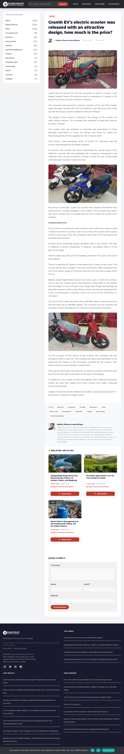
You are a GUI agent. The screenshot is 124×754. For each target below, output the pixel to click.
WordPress (9, 58)
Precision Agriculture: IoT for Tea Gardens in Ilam (100, 477)
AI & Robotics (114, 4)
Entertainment (11, 62)
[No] (121, 750)
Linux (103, 407)
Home (75, 4)
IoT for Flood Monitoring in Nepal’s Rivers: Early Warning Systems (88, 680)
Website (54, 596)
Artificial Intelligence (13, 50)
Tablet (89, 411)
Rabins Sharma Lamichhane (68, 40)
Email (87, 584)
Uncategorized (11, 33)
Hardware (93, 407)
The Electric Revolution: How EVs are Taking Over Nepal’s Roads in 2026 (90, 659)
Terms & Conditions (20, 648)
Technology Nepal (57, 416)
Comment (56, 565)
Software (79, 411)
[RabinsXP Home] (14, 4)
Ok (93, 750)
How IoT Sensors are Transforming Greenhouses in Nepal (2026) (87, 697)
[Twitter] (10, 667)
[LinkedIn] (15, 667)
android (60, 407)
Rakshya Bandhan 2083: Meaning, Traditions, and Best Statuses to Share (91, 645)
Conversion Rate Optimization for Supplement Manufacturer (86, 729)
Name (54, 584)
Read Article (66, 494)
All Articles (86, 4)
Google (82, 407)
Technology (100, 4)
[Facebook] (5, 667)
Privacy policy (108, 750)
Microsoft (53, 411)
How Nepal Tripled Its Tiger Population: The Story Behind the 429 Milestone (30, 731)
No (98, 750)
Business (9, 37)
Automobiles (10, 41)
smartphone (66, 411)
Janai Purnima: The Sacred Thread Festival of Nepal (83, 638)
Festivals (8, 75)
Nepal (7, 20)
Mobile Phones (11, 25)
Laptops (8, 45)
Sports (8, 70)
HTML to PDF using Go (72, 704)
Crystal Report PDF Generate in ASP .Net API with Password (86, 712)
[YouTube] (21, 667)
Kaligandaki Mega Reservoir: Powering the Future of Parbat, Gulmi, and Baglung (64, 478)
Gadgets (8, 79)
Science (8, 54)
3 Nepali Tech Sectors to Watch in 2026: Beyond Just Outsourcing (88, 652)
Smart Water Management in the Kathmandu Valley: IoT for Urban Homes (64, 523)
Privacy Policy (7, 648)
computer (71, 407)
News (7, 29)
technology (100, 411)
